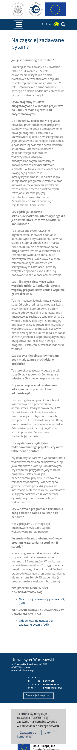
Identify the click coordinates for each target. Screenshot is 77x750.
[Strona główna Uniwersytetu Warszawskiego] (18, 9)
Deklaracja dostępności (38, 695)
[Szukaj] (63, 24)
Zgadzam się (28, 732)
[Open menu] (18, 24)
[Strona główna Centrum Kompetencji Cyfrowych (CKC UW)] (45, 681)
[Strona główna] (36, 9)
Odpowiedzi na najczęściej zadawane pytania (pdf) (36, 622)
